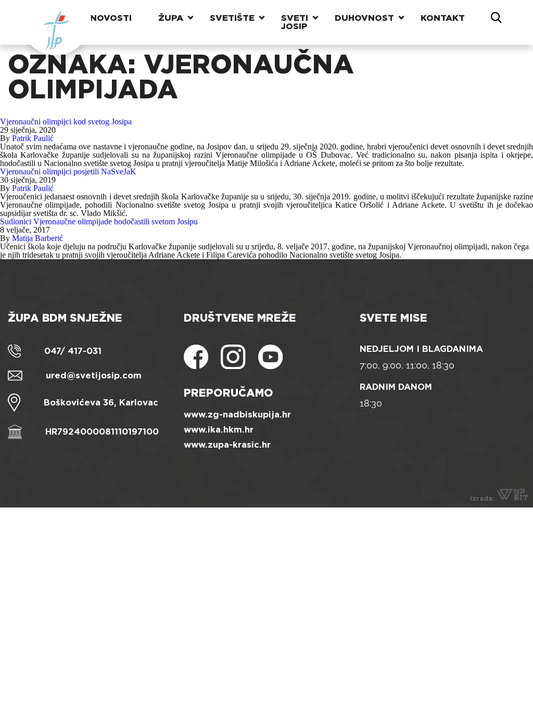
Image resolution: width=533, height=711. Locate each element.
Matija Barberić (37, 238)
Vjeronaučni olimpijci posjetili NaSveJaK (68, 171)
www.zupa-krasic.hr (227, 444)
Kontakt (443, 18)
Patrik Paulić (33, 138)
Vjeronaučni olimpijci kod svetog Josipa (66, 121)
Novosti (111, 18)
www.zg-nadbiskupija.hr (237, 414)
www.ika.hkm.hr (218, 429)
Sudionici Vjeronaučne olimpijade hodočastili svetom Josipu (99, 221)
